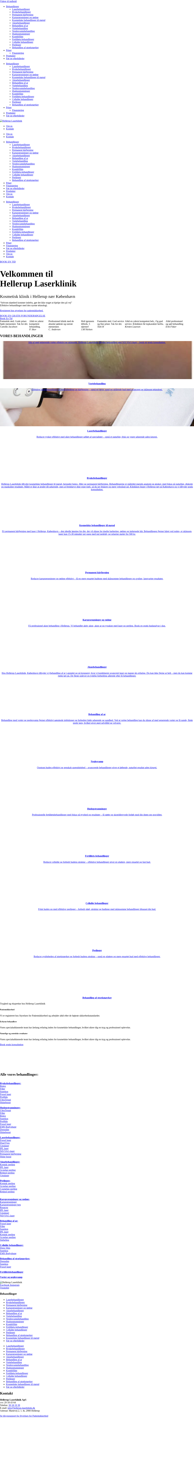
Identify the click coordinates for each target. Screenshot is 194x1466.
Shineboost (5, 1102)
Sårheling (4, 1240)
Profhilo (4, 1097)
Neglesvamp (97, 761)
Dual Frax (5, 1143)
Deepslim (4, 1129)
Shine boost (5, 1156)
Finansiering (18, 53)
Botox (3, 1086)
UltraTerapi (5, 1099)
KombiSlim (17, 36)
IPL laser (4, 1148)
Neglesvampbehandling (23, 31)
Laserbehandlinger (21, 9)
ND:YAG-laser (7, 1151)
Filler (2, 1089)
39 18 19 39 (14, 1405)
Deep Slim (5, 1248)
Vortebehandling (20, 28)
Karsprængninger (8, 1202)
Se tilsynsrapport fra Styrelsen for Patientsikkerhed (24, 1416)
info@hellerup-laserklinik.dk (21, 1408)
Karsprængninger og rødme (25, 17)
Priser (9, 50)
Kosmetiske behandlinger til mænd (28, 20)
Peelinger (16, 45)
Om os (9, 126)
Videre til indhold (8, 1)
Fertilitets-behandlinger (23, 39)
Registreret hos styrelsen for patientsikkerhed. (21, 310)
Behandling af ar (20, 25)
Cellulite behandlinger (22, 42)
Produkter (10, 55)
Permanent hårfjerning (22, 14)
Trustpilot (4, 1287)
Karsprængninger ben (10, 1204)
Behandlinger (12, 6)
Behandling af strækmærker (25, 47)
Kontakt (10, 128)
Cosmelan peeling (8, 1189)
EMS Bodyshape (8, 1127)
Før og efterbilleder (15, 58)
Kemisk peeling (7, 1164)
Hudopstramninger (21, 34)
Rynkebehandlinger (21, 12)
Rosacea (4, 1207)
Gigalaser (4, 1145)
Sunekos (4, 1091)
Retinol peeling (7, 1172)
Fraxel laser (5, 1094)
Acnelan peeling (8, 1170)
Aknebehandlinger (21, 23)
